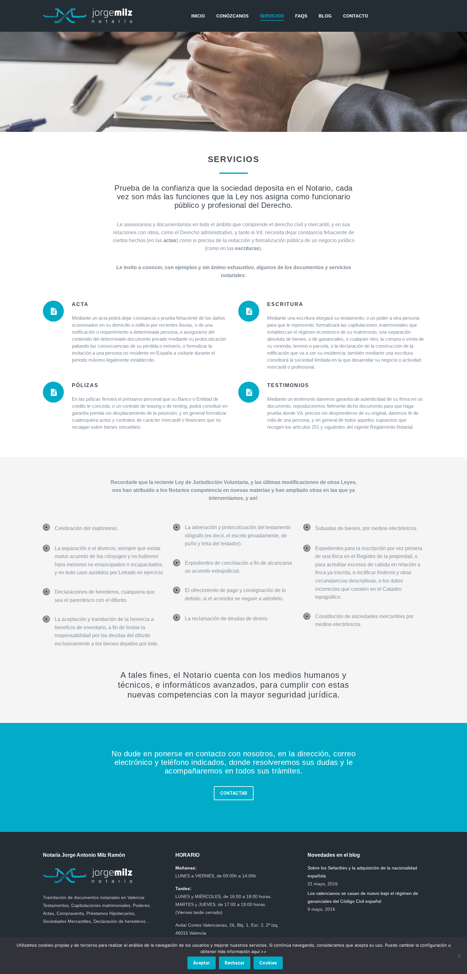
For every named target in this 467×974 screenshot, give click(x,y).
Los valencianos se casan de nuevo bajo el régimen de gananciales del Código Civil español (363, 897)
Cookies (268, 962)
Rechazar (235, 962)
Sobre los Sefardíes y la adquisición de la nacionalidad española (362, 871)
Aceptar (201, 962)
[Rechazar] (459, 955)
